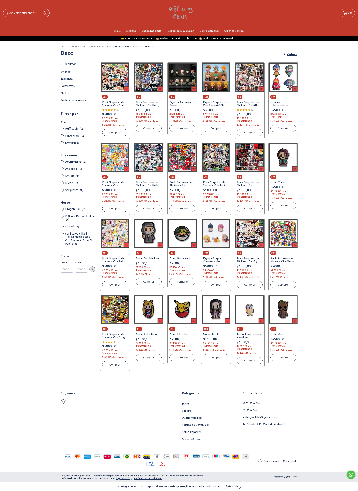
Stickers (65, 93)
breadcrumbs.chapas (100, 46)
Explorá (131, 31)
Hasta (78, 262)
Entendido (232, 486)
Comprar (283, 128)
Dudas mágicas (151, 31)
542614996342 (251, 403)
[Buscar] (44, 13)
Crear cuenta (290, 461)
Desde (64, 262)
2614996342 (249, 410)
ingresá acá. (123, 478)
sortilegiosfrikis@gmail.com (259, 417)
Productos (74, 46)
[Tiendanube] (285, 477)
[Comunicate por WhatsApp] (351, 475)
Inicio (117, 31)
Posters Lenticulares (73, 100)
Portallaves (68, 86)
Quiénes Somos (234, 31)
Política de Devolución (180, 31)
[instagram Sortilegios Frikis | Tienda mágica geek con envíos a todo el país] (63, 402)
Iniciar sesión (271, 461)
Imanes (65, 72)
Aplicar (92, 269)
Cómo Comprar (209, 31)
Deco (84, 46)
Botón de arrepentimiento (148, 478)
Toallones (67, 79)
